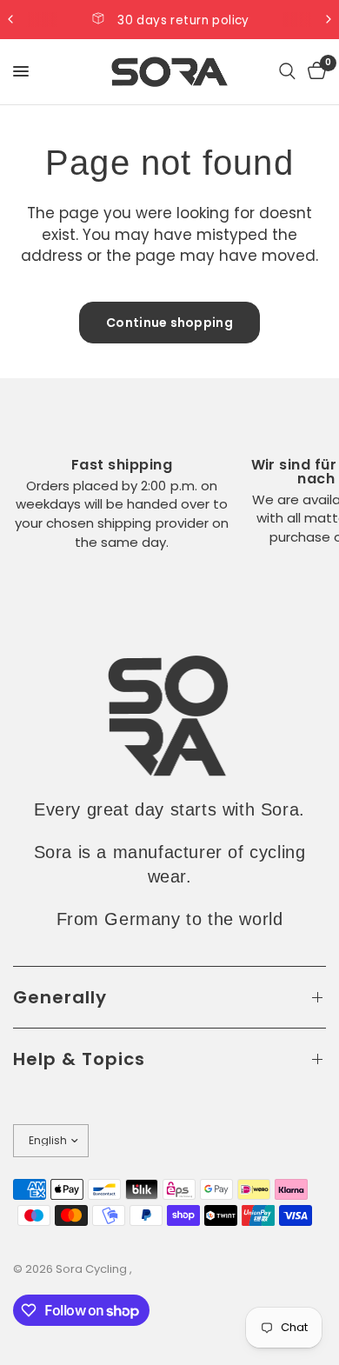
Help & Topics (79, 1059)
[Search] (287, 71)
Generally (60, 997)
